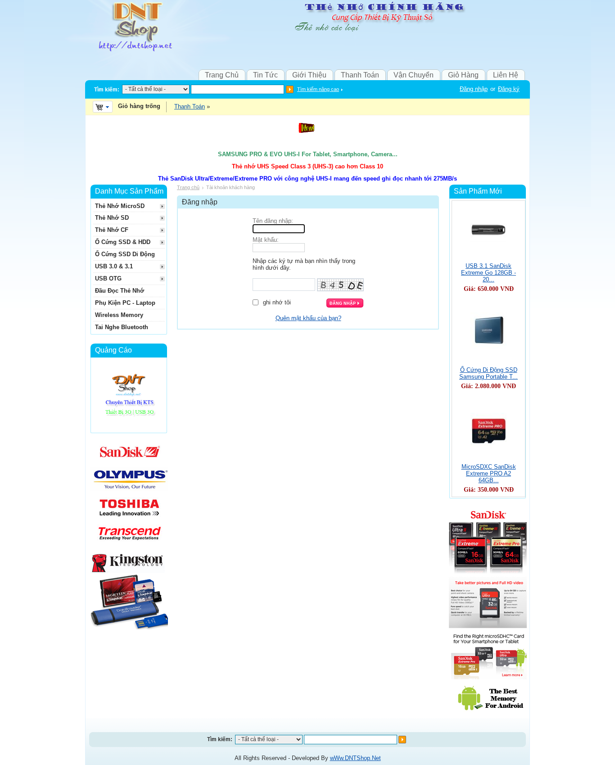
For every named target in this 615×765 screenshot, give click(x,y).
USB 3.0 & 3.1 (114, 266)
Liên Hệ (505, 75)
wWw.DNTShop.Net (355, 758)
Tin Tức (265, 75)
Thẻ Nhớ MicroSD (120, 206)
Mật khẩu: (266, 239)
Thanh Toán (360, 75)
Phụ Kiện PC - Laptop (125, 302)
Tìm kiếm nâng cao (318, 89)
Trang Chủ (222, 75)
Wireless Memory (119, 315)
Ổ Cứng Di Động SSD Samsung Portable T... (488, 373)
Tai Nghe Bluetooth (121, 327)
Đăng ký (509, 89)
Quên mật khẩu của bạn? (308, 318)
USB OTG (108, 278)
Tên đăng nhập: (273, 220)
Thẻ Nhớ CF (111, 229)
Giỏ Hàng (463, 75)
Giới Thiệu (309, 75)
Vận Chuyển (413, 75)
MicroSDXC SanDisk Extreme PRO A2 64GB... (488, 473)
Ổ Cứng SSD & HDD (122, 242)
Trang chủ (188, 187)
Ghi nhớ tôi (277, 302)
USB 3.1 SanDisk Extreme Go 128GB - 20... (488, 273)
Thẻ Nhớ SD (112, 217)
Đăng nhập (474, 89)
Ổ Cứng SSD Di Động (125, 254)
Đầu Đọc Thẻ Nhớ (119, 290)
